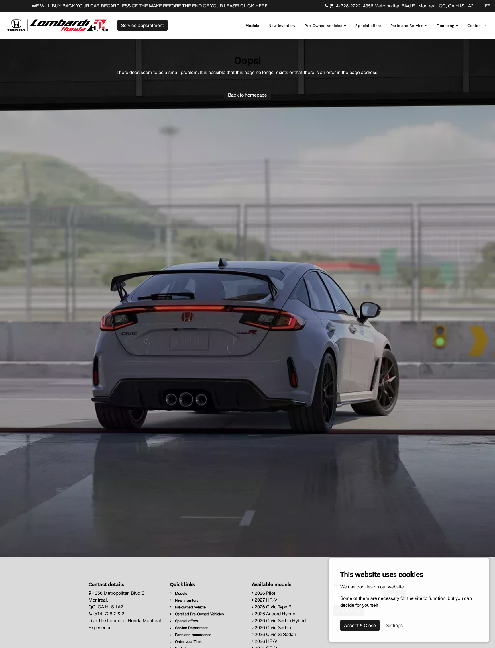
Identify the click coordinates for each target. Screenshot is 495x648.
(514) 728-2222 (345, 5)
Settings (394, 625)
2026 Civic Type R (273, 606)
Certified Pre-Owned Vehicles (199, 614)
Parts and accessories (192, 635)
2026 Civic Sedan (272, 627)
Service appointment (142, 25)
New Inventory (281, 25)
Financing (446, 25)
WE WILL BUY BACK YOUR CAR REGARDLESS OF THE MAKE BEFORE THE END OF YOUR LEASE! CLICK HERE (120, 5)
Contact (475, 25)
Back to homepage (247, 94)
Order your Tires (187, 641)
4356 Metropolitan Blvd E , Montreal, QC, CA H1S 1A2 (418, 5)
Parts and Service (407, 25)
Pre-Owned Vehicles (324, 25)
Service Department (191, 628)
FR (488, 5)
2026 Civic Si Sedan (275, 634)
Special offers (368, 25)
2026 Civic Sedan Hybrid (280, 620)
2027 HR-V (265, 599)
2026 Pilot (264, 593)
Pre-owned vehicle (190, 607)
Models (252, 25)
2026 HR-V (265, 641)
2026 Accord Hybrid (274, 613)
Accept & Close (360, 625)
